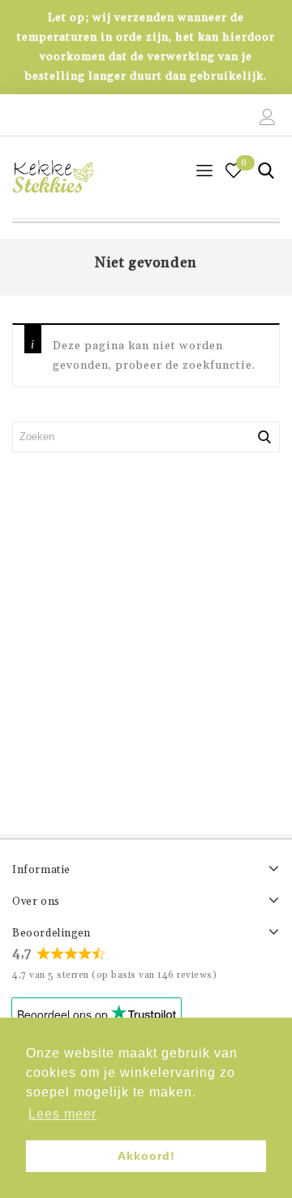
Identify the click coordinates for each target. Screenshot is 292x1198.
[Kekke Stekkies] (52, 177)
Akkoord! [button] (146, 1155)
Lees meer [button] (62, 1114)
